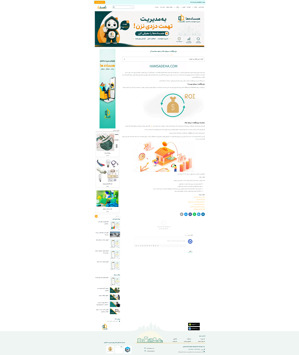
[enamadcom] (119, 347)
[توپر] (136, 246)
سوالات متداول (169, 7)
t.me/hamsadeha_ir (151, 351)
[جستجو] (113, 7)
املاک (114, 321)
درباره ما (157, 7)
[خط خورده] (143, 246)
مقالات (177, 7)
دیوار (152, 126)
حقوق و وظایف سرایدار (103, 295)
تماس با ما (162, 7)
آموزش (183, 7)
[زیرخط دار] (140, 246)
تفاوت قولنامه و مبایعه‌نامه (199, 209)
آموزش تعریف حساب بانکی (102, 262)
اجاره (117, 321)
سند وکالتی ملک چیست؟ (199, 204)
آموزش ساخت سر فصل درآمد (102, 240)
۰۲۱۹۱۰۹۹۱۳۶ (190, 349)
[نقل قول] (149, 246)
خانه (172, 55)
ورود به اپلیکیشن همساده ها (197, 2)
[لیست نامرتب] (147, 246)
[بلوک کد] (151, 246)
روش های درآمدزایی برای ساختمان (197, 207)
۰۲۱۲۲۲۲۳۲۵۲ (197, 349)
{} (155, 245)
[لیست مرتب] (145, 246)
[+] (158, 245)
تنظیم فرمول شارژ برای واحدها (101, 277)
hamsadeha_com (150, 348)
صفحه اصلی (201, 7)
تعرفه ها (189, 7)
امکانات (195, 7)
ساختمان (111, 321)
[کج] (138, 246)
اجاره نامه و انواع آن (200, 199)
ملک (108, 321)
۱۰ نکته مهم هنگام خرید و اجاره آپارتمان (196, 202)
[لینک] (154, 246)
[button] (124, 59)
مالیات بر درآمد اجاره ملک (199, 197)
